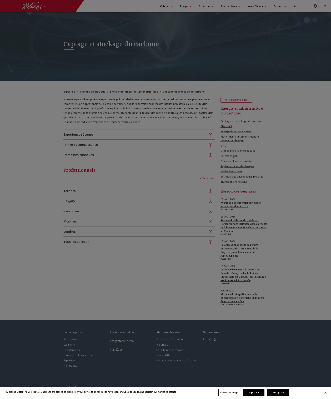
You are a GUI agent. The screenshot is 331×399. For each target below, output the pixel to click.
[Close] (325, 392)
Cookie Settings (229, 392)
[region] (165, 393)
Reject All (253, 392)
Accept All (278, 392)
